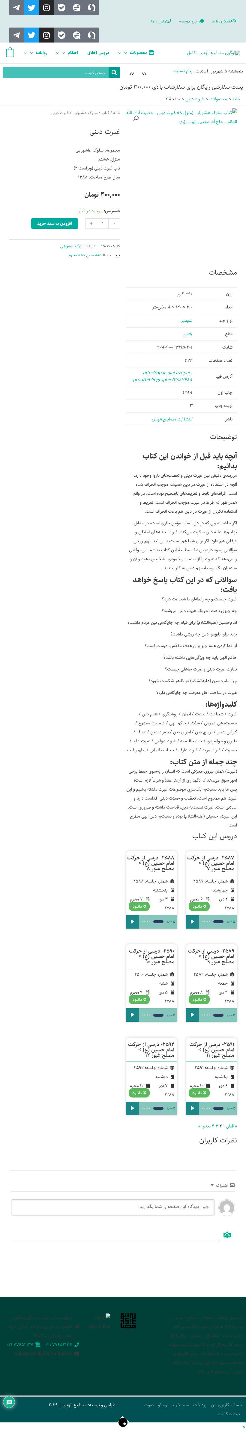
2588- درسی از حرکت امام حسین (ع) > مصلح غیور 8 (150, 863)
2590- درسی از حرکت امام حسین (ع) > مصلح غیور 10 (151, 956)
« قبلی (231, 1126)
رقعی (188, 333)
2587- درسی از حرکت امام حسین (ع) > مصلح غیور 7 (210, 863)
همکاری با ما (221, 21)
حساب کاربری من (226, 1404)
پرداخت (199, 1404)
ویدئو (162, 1404)
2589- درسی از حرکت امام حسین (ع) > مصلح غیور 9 (211, 956)
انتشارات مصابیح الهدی (172, 419)
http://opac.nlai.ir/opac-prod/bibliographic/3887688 (162, 376)
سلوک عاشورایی (85, 113)
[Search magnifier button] (114, 72)
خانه (116, 113)
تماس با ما (159, 21)
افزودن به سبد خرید (54, 223)
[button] (135, 118)
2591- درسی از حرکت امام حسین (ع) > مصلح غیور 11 (211, 1049)
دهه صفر (94, 255)
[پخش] (192, 922)
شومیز (186, 320)
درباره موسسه (189, 21)
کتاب (105, 113)
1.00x (230, 922)
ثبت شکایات (229, 1413)
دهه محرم (77, 255)
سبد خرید (180, 1404)
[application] (127, 53)
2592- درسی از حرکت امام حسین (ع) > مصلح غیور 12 (151, 1049)
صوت (149, 1404)
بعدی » (204, 1126)
